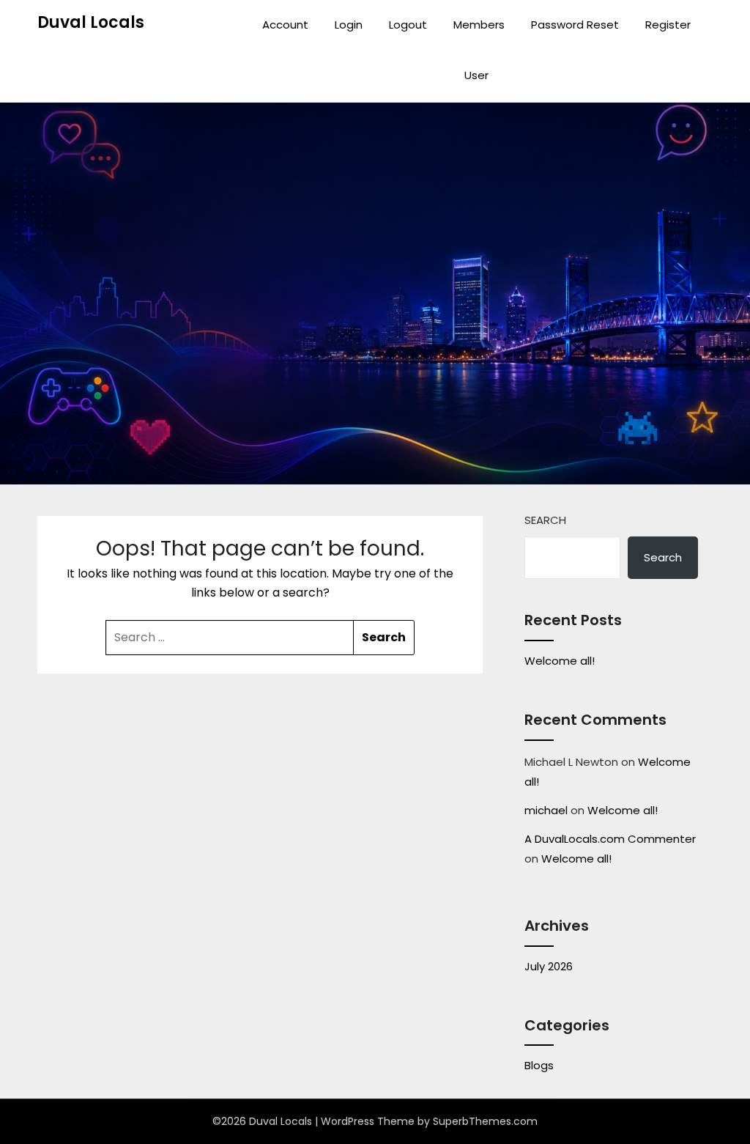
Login (349, 24)
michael (546, 810)
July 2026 (548, 966)
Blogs (539, 1065)
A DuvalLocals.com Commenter (610, 838)
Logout (408, 24)
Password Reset (575, 24)
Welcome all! (559, 660)
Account (285, 24)
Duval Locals (90, 22)
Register (668, 24)
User (476, 75)
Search (545, 520)
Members (479, 24)
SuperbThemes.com (485, 1121)
